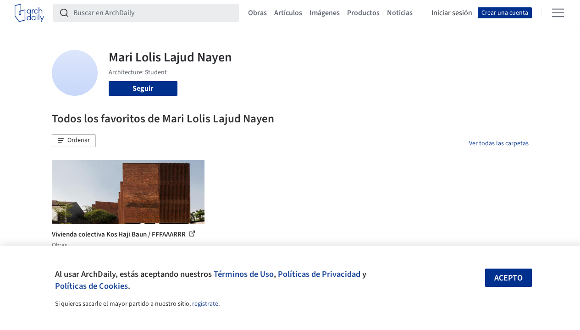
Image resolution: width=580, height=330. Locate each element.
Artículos (288, 13)
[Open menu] (558, 13)
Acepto (508, 278)
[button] (74, 140)
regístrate (205, 303)
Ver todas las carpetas (499, 143)
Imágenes (324, 13)
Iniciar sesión (451, 13)
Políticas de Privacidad (319, 274)
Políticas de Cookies (91, 286)
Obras (257, 13)
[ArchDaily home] (29, 13)
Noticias (400, 13)
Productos (363, 13)
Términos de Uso (244, 274)
